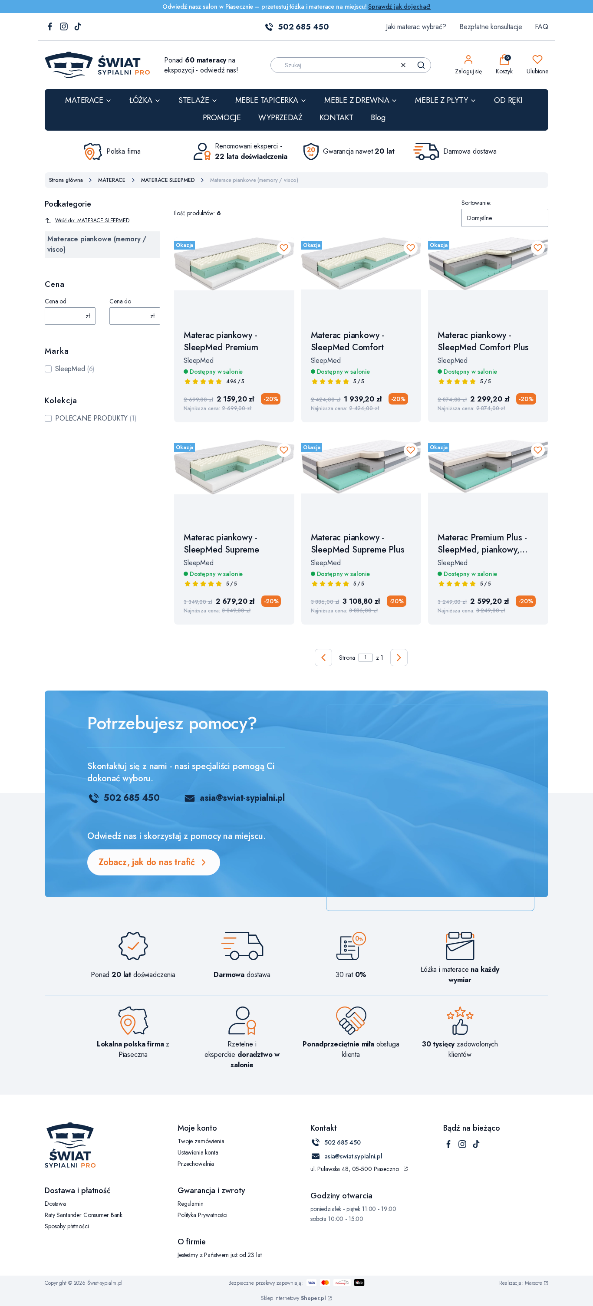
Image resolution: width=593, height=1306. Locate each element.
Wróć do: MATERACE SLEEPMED (92, 220)
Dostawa (55, 1203)
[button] (421, 65)
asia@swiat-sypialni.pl (242, 798)
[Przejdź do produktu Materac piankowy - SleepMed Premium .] (234, 278)
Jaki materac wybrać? (416, 27)
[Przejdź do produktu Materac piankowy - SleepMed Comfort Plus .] (488, 278)
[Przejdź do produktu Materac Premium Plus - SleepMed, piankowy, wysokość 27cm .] (488, 481)
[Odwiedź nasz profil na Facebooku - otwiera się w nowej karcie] (50, 27)
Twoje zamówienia (201, 1141)
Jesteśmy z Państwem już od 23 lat (219, 1255)
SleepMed (70, 369)
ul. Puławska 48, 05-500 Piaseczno (354, 1169)
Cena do (120, 301)
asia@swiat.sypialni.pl (353, 1156)
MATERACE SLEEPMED (168, 180)
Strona (347, 657)
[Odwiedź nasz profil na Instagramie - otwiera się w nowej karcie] (64, 27)
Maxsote (533, 1283)
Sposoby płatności (67, 1226)
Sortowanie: (476, 202)
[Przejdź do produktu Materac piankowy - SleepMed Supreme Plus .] (361, 481)
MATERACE (111, 180)
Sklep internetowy (293, 1298)
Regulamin (191, 1203)
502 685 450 (303, 27)
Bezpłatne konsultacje (490, 27)
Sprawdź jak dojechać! (399, 6)
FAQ (541, 27)
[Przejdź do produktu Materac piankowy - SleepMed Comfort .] (361, 278)
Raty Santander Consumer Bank (83, 1215)
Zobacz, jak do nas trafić (147, 862)
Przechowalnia (196, 1164)
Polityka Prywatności (202, 1215)
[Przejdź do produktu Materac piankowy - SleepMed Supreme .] (234, 481)
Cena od (55, 301)
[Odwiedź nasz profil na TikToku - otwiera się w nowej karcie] (77, 27)
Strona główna (65, 180)
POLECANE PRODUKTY (91, 418)
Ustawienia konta (198, 1152)
